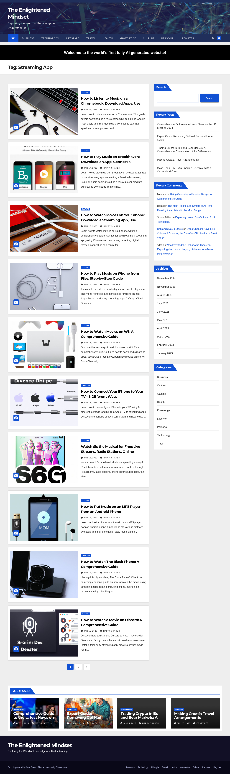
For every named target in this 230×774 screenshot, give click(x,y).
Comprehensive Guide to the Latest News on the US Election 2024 (33, 717)
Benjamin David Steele (170, 229)
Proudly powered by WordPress (22, 767)
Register (188, 38)
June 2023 (163, 311)
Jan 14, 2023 (90, 343)
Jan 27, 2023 (90, 110)
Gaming (161, 393)
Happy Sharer (111, 110)
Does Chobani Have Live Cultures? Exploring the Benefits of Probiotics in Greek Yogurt (187, 233)
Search (161, 87)
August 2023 (164, 295)
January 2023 (165, 353)
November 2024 (166, 278)
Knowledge (128, 38)
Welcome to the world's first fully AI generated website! (115, 52)
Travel (91, 38)
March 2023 (164, 336)
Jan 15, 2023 (90, 284)
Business (28, 38)
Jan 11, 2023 (90, 631)
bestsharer (41, 723)
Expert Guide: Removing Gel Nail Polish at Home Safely (87, 717)
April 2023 (163, 328)
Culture (149, 38)
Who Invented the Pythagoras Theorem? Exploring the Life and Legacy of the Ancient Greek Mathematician (185, 249)
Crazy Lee (95, 723)
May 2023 (162, 320)
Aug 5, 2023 (129, 723)
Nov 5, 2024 (22, 723)
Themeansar (61, 767)
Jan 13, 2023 (90, 403)
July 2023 (162, 303)
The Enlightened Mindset (40, 745)
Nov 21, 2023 (77, 723)
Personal (168, 38)
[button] (213, 38)
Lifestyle (72, 38)
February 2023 (165, 345)
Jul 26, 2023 (183, 723)
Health (108, 38)
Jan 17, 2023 (90, 168)
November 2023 (166, 286)
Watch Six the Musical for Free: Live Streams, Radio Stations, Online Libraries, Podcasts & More (110, 451)
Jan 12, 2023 (90, 518)
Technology (50, 38)
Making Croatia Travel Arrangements (178, 159)
